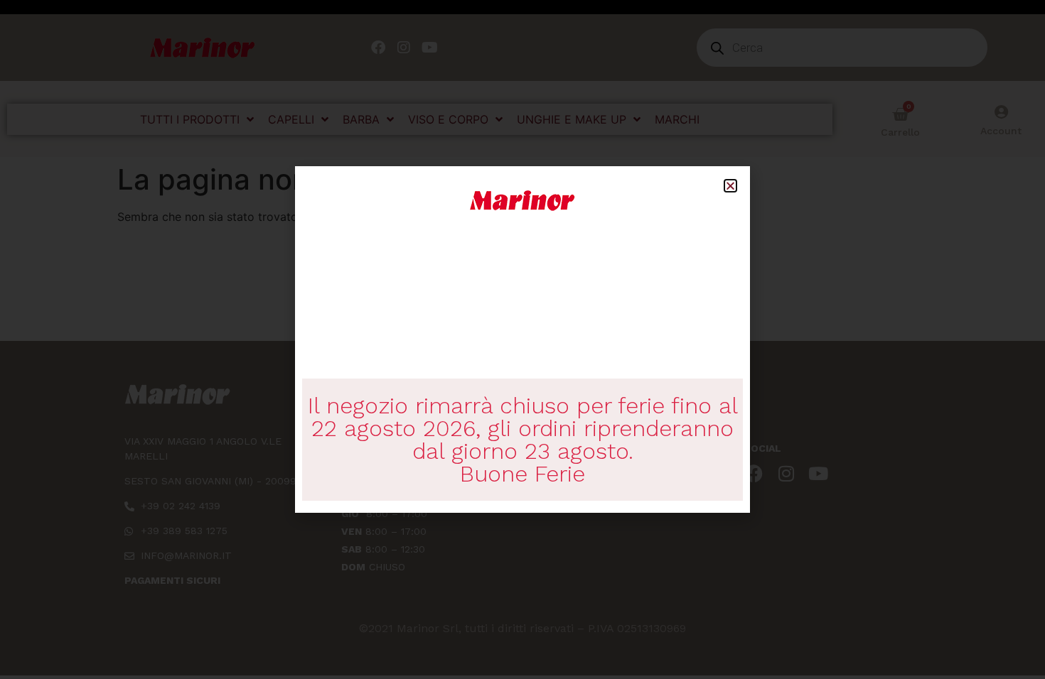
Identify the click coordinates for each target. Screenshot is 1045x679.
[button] (730, 185)
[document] (522, 339)
